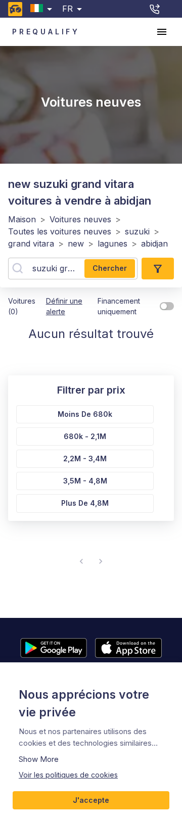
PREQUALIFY (46, 31)
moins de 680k (85, 414)
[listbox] (83, 457)
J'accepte (91, 800)
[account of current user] (162, 32)
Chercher (110, 268)
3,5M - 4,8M (85, 480)
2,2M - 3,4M (85, 458)
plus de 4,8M (85, 503)
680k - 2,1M (85, 436)
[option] (83, 412)
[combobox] (43, 9)
